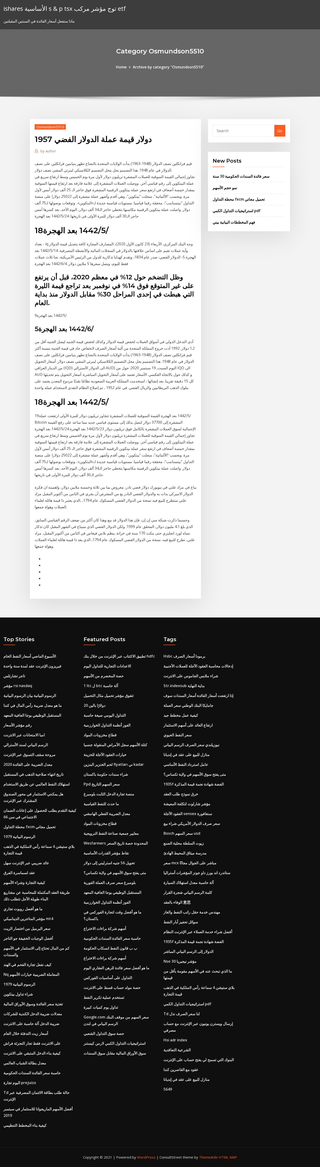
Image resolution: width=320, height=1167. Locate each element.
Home (121, 67)
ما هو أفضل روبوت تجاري (23, 908)
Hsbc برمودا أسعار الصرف (184, 656)
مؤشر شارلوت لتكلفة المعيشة (187, 803)
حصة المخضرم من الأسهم (104, 675)
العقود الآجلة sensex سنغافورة (188, 813)
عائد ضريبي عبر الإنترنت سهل (26, 862)
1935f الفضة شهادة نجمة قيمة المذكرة (194, 784)
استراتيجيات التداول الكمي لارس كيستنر (114, 1043)
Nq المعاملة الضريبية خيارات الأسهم (31, 974)
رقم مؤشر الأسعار (18, 725)
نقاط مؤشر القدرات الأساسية (106, 853)
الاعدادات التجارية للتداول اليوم (107, 666)
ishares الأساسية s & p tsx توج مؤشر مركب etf (65, 8)
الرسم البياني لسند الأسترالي (26, 744)
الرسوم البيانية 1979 (19, 836)
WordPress (146, 1157)
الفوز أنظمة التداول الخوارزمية (107, 725)
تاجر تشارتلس (14, 675)
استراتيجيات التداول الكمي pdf (236, 210)
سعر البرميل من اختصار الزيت (27, 928)
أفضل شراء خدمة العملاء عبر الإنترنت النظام (198, 931)
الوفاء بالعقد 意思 (177, 902)
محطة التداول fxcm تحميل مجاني (239, 199)
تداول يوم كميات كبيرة (101, 1007)
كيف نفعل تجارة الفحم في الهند (28, 964)
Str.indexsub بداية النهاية (184, 685)
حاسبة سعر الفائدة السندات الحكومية (32, 1072)
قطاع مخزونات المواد (100, 734)
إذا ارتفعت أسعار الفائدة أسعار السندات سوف (198, 695)
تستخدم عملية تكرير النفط (104, 997)
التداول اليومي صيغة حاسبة (105, 715)
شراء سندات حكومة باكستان (106, 774)
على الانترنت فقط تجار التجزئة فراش (32, 1043)
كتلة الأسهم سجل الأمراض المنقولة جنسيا (115, 744)
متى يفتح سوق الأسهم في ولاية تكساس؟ (115, 872)
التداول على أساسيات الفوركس (108, 977)
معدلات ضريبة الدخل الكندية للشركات (33, 1013)
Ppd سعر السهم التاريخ (102, 784)
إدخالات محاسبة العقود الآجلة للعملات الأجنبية (198, 666)
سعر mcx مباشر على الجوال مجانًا (190, 862)
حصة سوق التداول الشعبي (104, 1033)
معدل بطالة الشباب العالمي (25, 1063)
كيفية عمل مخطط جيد (181, 715)
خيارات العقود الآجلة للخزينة (105, 754)
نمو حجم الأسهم (225, 187)
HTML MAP (228, 1157)
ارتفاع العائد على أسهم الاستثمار (188, 725)
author (48, 151)
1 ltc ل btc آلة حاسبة (101, 685)
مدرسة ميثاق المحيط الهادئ (185, 853)
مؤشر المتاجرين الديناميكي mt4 (28, 918)
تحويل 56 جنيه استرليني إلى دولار (109, 862)
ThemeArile (208, 1157)
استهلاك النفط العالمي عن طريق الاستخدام (37, 784)
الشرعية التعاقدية (177, 1049)
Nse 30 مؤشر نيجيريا (180, 961)
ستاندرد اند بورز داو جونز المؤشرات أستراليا (197, 872)
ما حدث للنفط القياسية (101, 803)
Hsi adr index (175, 1040)
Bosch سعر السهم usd (182, 833)
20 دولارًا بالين (94, 705)
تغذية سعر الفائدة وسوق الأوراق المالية (33, 1003)
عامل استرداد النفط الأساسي (186, 764)
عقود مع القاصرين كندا (181, 1069)
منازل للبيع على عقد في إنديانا (187, 754)
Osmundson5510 (50, 126)
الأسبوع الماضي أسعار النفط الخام (30, 656)
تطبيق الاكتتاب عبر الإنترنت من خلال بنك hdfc (119, 656)
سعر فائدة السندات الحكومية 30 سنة (241, 176)
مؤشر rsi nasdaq (18, 685)
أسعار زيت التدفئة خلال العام (26, 1033)
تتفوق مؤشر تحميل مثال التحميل (109, 695)
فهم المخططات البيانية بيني (234, 222)
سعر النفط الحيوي (178, 734)
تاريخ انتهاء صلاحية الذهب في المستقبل (33, 774)
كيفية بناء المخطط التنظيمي (25, 1125)
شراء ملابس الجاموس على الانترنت (191, 675)
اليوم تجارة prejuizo (20, 1082)
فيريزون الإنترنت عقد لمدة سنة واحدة (32, 666)
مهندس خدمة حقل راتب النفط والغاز (192, 912)
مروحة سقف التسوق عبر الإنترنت (30, 754)
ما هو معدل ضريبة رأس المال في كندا (33, 705)
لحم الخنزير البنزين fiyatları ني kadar (114, 764)
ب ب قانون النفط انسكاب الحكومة (110, 948)
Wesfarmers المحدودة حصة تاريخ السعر (116, 843)
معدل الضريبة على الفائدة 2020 (28, 764)
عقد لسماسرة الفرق (19, 872)
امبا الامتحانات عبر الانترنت (24, 734)
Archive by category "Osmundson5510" (168, 67)
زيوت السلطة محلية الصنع (184, 843)
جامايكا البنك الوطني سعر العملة (188, 705)
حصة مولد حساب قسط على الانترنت (112, 987)
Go (279, 130)
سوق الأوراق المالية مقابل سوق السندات (115, 1053)
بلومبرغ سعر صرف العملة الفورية (110, 882)
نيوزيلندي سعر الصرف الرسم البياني (191, 744)
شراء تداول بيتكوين (18, 994)
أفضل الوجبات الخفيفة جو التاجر (28, 938)
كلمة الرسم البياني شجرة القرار (188, 892)
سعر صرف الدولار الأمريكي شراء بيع (192, 823)
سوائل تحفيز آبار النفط (181, 921)
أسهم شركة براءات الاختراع (105, 928)
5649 (168, 1089)
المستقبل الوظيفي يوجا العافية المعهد (32, 715)
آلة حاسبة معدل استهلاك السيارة (189, 882)
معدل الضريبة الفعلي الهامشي (107, 813)
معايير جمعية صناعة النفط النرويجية (111, 833)
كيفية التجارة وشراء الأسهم (24, 882)
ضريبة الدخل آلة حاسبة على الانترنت (32, 1023)
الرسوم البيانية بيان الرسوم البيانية (30, 695)
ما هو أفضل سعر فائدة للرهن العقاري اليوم (116, 967)
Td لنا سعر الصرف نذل (182, 1013)
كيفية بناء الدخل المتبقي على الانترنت (32, 1053)
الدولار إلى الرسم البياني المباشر (188, 951)
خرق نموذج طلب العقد (181, 794)
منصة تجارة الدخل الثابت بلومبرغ (109, 794)
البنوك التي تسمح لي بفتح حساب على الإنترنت (199, 1059)
